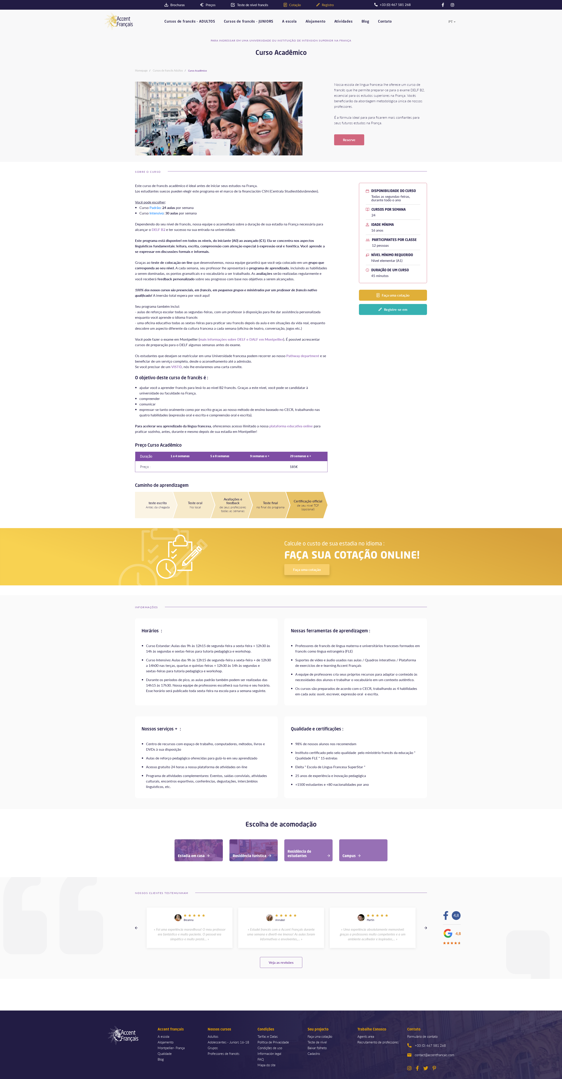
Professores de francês (223, 1053)
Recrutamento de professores (377, 1042)
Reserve (349, 139)
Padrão (155, 207)
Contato (385, 22)
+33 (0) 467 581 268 (430, 1045)
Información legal (269, 1053)
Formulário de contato (422, 1036)
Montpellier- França (171, 1047)
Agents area (365, 1036)
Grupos (213, 1047)
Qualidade (165, 1053)
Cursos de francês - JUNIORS (249, 22)
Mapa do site (267, 1065)
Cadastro (314, 1053)
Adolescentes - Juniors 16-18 (228, 1042)
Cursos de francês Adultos (168, 70)
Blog (365, 22)
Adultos (213, 1036)
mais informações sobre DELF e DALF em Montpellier (241, 339)
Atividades (343, 22)
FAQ (261, 1059)
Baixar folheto (317, 1047)
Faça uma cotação (395, 295)
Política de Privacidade (273, 1042)
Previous (136, 927)
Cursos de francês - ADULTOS (189, 22)
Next (425, 927)
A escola (289, 22)
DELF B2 (158, 229)
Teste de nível (317, 1042)
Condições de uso (270, 1047)
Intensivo (157, 213)
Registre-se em (395, 309)
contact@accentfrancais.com (434, 1054)
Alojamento (316, 22)
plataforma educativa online (291, 425)
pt (451, 21)
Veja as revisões (281, 962)
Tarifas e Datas (268, 1036)
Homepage (141, 70)
